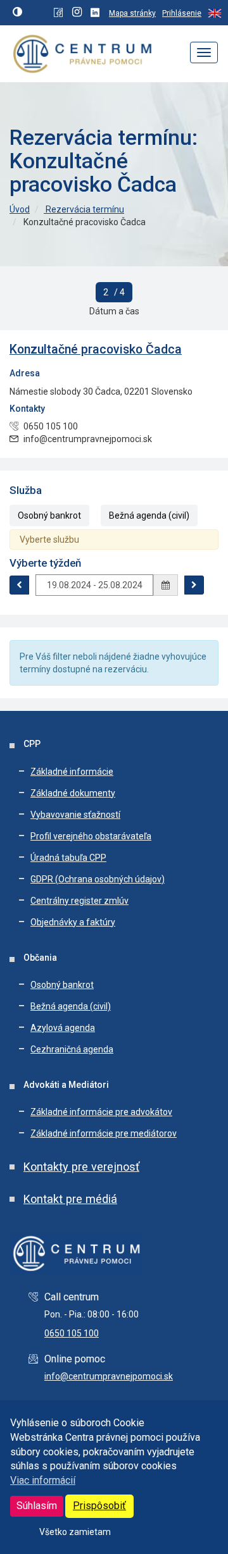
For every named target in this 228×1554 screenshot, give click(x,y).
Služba (26, 490)
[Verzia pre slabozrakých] (19, 12)
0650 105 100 (71, 1333)
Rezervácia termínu (84, 209)
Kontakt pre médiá (70, 1199)
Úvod (20, 209)
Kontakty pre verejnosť (81, 1166)
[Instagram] (78, 13)
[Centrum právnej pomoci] (78, 52)
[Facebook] (60, 13)
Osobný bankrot (49, 515)
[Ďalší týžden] (194, 585)
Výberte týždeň (45, 563)
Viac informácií (42, 1480)
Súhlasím (36, 1506)
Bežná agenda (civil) (149, 515)
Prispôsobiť (99, 1506)
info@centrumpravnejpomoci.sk (108, 1376)
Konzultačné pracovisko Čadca (96, 349)
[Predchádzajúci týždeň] (19, 585)
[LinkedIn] (97, 13)
